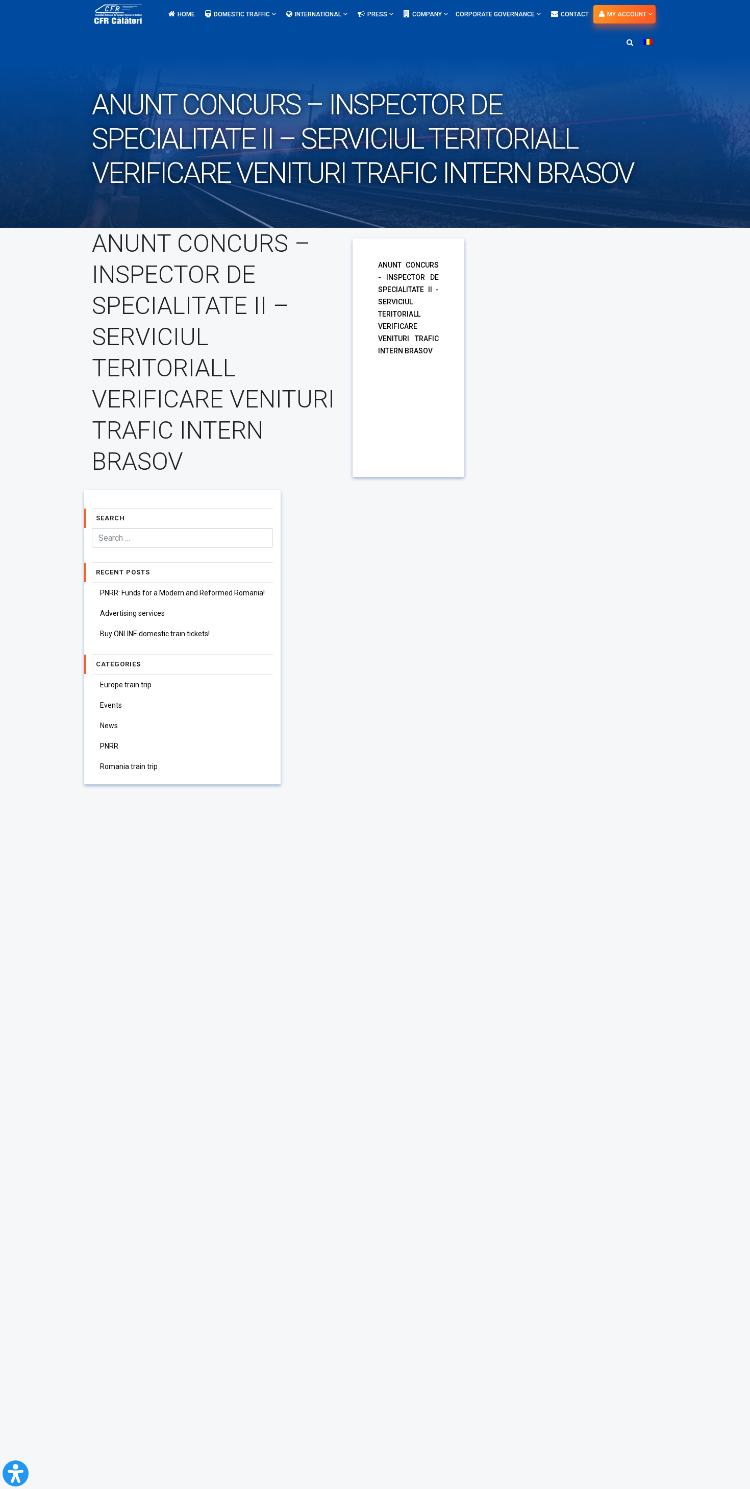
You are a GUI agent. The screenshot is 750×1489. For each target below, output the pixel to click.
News (109, 726)
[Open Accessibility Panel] (16, 1473)
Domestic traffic (242, 14)
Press (378, 14)
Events (111, 705)
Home (186, 14)
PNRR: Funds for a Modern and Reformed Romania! (182, 593)
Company (427, 14)
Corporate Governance (496, 14)
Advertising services (132, 613)
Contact (575, 14)
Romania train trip (129, 766)
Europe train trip (126, 685)
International (319, 14)
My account (627, 14)
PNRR (109, 746)
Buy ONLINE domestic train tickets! (155, 634)
